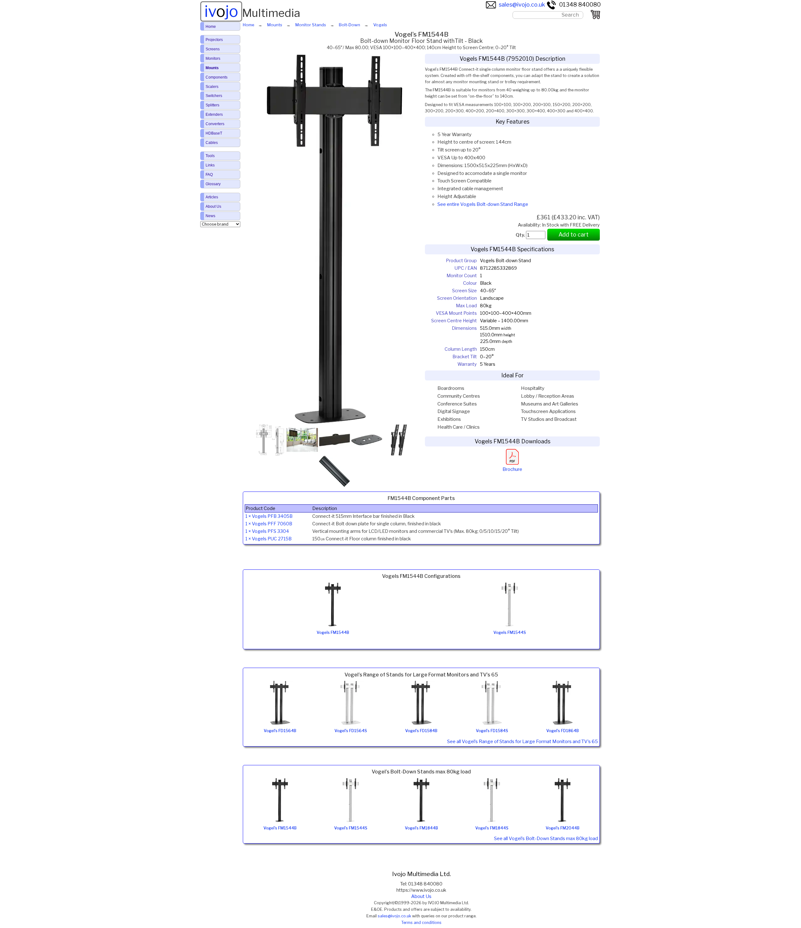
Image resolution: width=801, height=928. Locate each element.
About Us (421, 896)
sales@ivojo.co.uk (522, 4)
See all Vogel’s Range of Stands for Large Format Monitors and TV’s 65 (522, 741)
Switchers (214, 96)
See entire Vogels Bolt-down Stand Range (482, 204)
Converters (215, 124)
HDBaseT (214, 133)
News (210, 216)
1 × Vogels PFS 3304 (267, 531)
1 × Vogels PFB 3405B (269, 516)
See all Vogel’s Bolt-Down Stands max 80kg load (546, 838)
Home (211, 26)
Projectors (214, 40)
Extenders (214, 114)
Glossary (213, 184)
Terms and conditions (421, 922)
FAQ (209, 174)
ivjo (221, 11)
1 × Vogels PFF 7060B (268, 524)
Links (210, 165)
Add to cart (574, 234)
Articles (212, 197)
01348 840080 (580, 4)
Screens (213, 49)
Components (216, 77)
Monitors (213, 58)
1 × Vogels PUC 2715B (268, 539)
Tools (210, 156)
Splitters (212, 105)
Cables (212, 142)
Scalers (212, 86)
